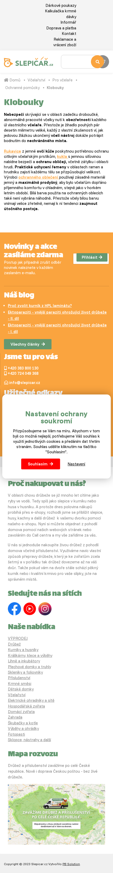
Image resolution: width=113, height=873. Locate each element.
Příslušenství (19, 677)
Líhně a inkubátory (24, 660)
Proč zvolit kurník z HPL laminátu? (40, 305)
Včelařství (36, 79)
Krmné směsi (19, 683)
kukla (62, 156)
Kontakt (69, 33)
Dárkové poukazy (60, 5)
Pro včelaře (62, 79)
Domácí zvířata (21, 711)
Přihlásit (89, 257)
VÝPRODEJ (18, 638)
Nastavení (76, 463)
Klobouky (55, 87)
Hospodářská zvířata (26, 706)
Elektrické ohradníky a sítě (31, 700)
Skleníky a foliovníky (25, 672)
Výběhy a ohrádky (23, 728)
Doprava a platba (61, 27)
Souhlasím (38, 463)
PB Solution (71, 864)
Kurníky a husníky (23, 649)
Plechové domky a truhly (29, 666)
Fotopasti (16, 734)
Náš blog (19, 295)
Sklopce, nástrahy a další (29, 739)
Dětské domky (21, 689)
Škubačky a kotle (23, 722)
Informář (68, 22)
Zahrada (15, 717)
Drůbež (14, 644)
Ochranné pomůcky (22, 87)
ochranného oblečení (38, 177)
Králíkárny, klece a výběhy (30, 655)
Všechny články (25, 344)
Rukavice (12, 151)
